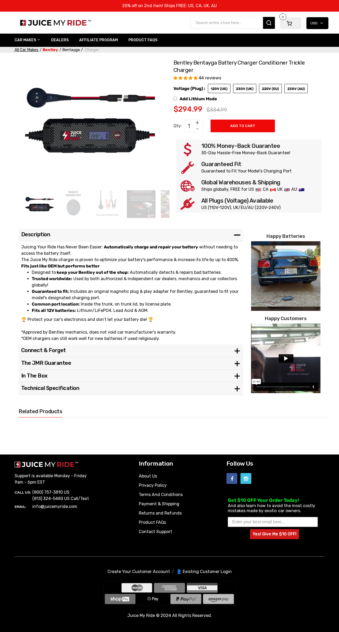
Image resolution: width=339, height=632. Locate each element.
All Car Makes (26, 49)
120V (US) (219, 89)
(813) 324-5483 (47, 498)
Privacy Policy (153, 485)
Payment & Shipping (159, 503)
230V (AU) (296, 89)
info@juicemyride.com (54, 506)
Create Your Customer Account (139, 571)
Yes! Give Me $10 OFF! (274, 533)
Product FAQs (152, 522)
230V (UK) (244, 89)
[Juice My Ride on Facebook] (231, 478)
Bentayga (71, 49)
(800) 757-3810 (47, 492)
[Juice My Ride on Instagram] (245, 478)
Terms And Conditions (161, 494)
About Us (148, 476)
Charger (91, 49)
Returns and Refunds (160, 513)
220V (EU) (270, 89)
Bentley (50, 49)
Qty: (177, 125)
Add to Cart (242, 126)
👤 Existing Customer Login (204, 571)
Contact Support (155, 531)
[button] (186, 77)
